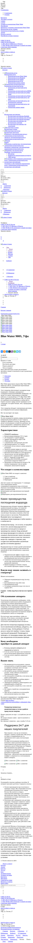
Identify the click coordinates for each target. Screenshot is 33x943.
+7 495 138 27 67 (12, 44)
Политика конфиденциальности (11, 927)
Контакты (4, 877)
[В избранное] (1, 346)
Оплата (6, 379)
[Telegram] (20, 351)
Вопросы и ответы (6, 882)
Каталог (3, 865)
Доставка (7, 381)
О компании (8, 13)
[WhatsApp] (15, 351)
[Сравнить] (2, 348)
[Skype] (17, 351)
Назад (11, 249)
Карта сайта (4, 883)
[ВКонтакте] (2, 351)
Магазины (4, 878)
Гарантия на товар (6, 880)
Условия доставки (6, 875)
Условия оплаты (6, 873)
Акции (3, 867)
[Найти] (2, 181)
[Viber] (12, 351)
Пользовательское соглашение (10, 929)
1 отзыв (3, 344)
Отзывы (6, 14)
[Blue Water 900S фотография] (6, 325)
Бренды (3, 868)
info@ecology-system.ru (8, 52)
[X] (9, 351)
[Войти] (1, 235)
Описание (7, 376)
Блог (2, 872)
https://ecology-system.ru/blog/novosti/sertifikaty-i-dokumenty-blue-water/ (16, 702)
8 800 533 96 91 (5, 40)
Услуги (3, 870)
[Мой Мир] (7, 351)
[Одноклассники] (4, 351)
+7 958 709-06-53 (16, 46)
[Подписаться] (2, 887)
